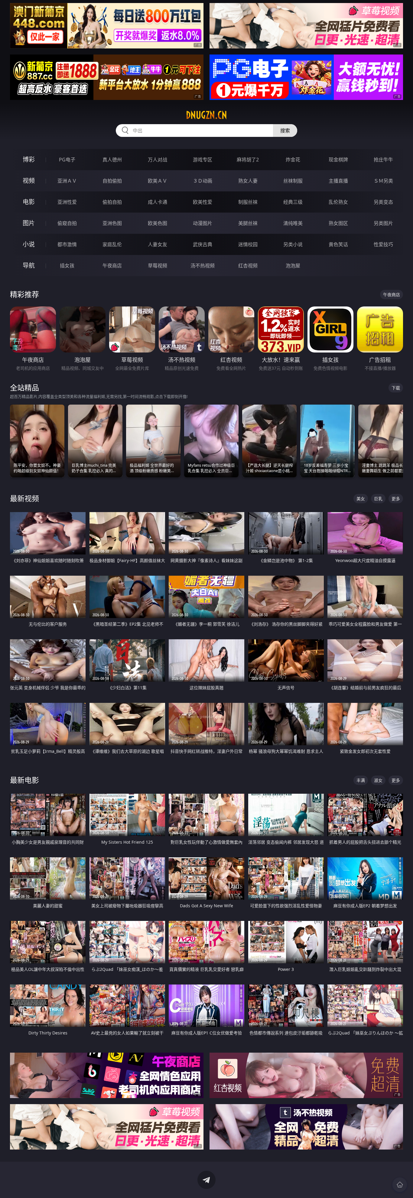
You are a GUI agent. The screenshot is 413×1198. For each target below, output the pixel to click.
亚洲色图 (112, 223)
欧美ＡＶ (157, 180)
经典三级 (293, 202)
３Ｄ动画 (202, 180)
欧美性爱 (202, 202)
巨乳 (378, 498)
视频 (29, 181)
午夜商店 (112, 265)
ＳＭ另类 (383, 180)
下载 (396, 388)
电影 (29, 202)
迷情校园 (248, 244)
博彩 (29, 159)
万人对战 (157, 159)
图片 (29, 223)
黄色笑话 (338, 244)
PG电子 (67, 159)
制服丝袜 (248, 202)
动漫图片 (202, 223)
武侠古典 (202, 244)
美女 (360, 498)
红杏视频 (248, 265)
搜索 (285, 130)
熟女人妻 (248, 180)
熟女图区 (338, 223)
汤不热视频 (202, 265)
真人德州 (112, 159)
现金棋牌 (338, 159)
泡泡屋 (293, 265)
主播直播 (338, 180)
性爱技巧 (383, 244)
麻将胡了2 (248, 159)
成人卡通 (157, 202)
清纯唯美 (293, 223)
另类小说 (293, 244)
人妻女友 (157, 244)
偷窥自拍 (67, 223)
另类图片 (383, 223)
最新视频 (24, 498)
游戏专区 (202, 159)
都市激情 (67, 244)
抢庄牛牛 (383, 159)
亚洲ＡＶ (67, 180)
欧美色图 (157, 223)
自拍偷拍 (112, 180)
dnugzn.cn (206, 115)
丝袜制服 (293, 180)
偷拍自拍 (112, 202)
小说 (29, 244)
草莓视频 (157, 265)
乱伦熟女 (338, 202)
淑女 (378, 780)
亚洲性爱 (67, 202)
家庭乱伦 (112, 244)
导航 (29, 265)
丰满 (360, 780)
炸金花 (293, 159)
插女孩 (67, 265)
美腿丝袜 (248, 223)
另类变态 (383, 202)
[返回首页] (399, 1184)
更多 (396, 498)
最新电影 (24, 780)
